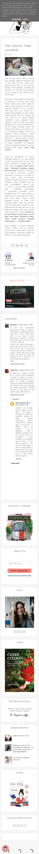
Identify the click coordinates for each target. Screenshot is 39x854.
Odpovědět (14, 364)
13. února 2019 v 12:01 (26, 370)
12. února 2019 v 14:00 (25, 325)
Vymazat (21, 364)
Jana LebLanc (20, 403)
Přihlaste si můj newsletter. (19, 571)
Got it (25, 19)
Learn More (16, 19)
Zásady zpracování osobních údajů (19, 575)
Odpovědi (15, 399)
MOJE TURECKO (18, 280)
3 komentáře (20, 268)
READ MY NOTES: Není (21, 736)
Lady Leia (13, 370)
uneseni (13, 325)
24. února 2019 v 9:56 (23, 404)
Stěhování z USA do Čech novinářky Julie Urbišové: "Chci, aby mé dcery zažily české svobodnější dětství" (23, 748)
